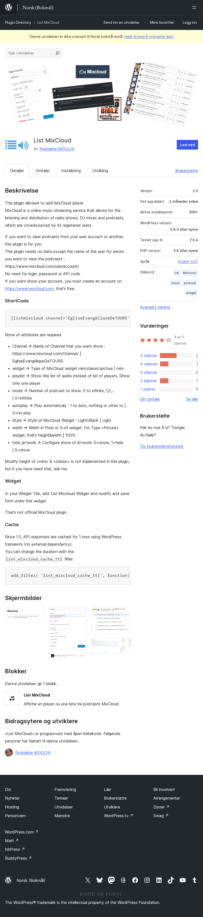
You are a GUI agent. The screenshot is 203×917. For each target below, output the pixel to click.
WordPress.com (22, 831)
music (175, 283)
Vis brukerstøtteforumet (161, 446)
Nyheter (12, 798)
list (177, 273)
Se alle (192, 399)
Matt (12, 840)
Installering (71, 170)
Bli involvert (164, 789)
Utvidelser (63, 807)
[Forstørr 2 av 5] (80, 613)
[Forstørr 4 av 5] (123, 613)
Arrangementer (166, 798)
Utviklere (112, 807)
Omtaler (43, 170)
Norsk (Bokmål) (31, 880)
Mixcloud (189, 273)
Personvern (15, 815)
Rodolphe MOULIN (56, 148)
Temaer (61, 798)
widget (191, 293)
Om (8, 789)
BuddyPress (18, 858)
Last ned (187, 145)
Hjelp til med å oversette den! (148, 36)
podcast (190, 283)
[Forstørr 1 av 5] (37, 613)
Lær (107, 789)
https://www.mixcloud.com (29, 288)
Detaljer (17, 170)
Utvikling (100, 170)
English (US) (188, 261)
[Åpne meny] (195, 7)
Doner (161, 807)
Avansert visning (155, 307)
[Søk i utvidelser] (57, 53)
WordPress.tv (118, 815)
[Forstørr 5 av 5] (123, 645)
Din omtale (150, 399)
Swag (161, 815)
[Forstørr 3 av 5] (123, 609)
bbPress (15, 849)
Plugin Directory (18, 22)
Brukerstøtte (186, 170)
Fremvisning (65, 789)
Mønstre (62, 815)
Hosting (12, 807)
